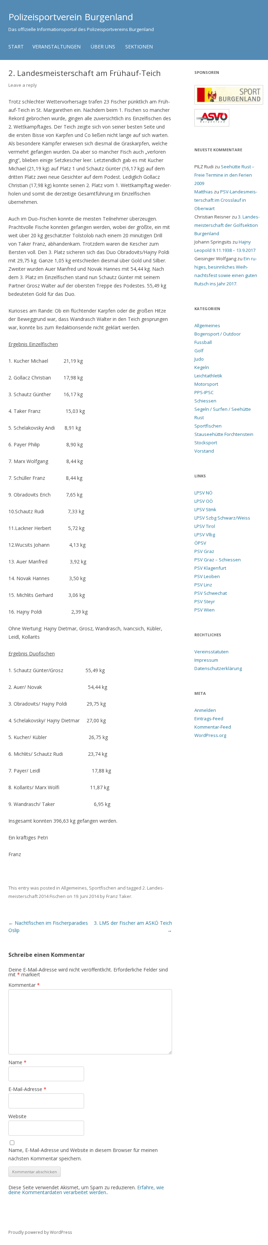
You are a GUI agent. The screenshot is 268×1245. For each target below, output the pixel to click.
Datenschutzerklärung (218, 668)
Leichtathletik (208, 375)
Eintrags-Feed (208, 718)
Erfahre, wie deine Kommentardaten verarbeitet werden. (86, 1190)
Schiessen (205, 401)
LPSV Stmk (205, 509)
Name (17, 1062)
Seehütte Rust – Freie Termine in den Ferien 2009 (224, 174)
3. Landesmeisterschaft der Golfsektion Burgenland (227, 225)
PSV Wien (204, 610)
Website (17, 1116)
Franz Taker (118, 896)
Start (16, 46)
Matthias (203, 192)
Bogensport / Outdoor (217, 334)
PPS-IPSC (204, 392)
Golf (198, 350)
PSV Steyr (204, 601)
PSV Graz (204, 551)
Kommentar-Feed (212, 727)
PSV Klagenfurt (210, 568)
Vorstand (204, 451)
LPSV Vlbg (204, 534)
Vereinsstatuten (211, 651)
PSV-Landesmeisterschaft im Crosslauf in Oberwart (225, 200)
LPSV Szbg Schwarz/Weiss (222, 518)
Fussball (203, 342)
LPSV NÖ (203, 493)
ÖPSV (200, 543)
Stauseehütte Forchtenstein (223, 434)
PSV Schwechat (210, 593)
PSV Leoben (207, 576)
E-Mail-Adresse (27, 1089)
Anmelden (205, 710)
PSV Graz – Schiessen (217, 559)
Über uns (103, 46)
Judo (199, 359)
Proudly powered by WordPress (40, 1232)
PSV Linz (203, 585)
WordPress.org (210, 735)
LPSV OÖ (203, 501)
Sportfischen (102, 888)
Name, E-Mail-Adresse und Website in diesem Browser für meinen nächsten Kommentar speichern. (83, 1154)
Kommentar (24, 985)
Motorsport (206, 384)
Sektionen (139, 46)
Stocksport (205, 442)
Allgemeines (74, 888)
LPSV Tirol (204, 526)
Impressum (206, 660)
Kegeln (201, 367)
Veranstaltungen (56, 46)
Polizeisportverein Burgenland (70, 16)
